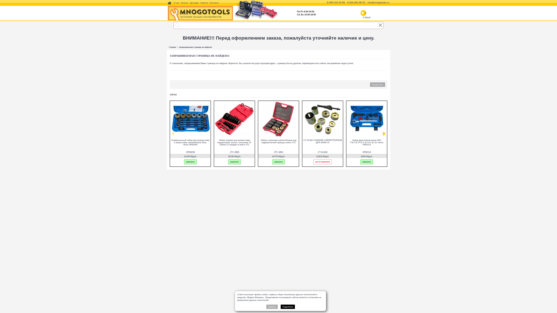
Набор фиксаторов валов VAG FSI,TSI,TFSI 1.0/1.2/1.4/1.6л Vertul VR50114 (366, 142)
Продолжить (377, 84)
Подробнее (287, 307)
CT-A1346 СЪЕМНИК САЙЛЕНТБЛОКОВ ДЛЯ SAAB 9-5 (322, 141)
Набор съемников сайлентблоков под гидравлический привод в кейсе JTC (278, 141)
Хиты (173, 94)
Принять (272, 307)
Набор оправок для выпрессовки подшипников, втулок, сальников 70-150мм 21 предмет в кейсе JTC (234, 142)
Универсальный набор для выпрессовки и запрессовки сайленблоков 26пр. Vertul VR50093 (190, 142)
